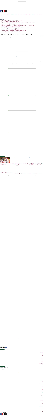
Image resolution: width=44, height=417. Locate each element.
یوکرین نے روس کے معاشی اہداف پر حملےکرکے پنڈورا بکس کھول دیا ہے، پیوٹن (10, 21)
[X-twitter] (2, 11)
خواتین (42, 350)
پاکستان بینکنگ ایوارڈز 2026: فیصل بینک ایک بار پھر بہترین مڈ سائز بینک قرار (10, 29)
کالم (42, 392)
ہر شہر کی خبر (41, 400)
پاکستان (42, 403)
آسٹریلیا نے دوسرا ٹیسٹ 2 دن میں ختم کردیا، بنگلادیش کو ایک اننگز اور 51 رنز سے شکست (11, 20)
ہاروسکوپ (42, 395)
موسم (42, 398)
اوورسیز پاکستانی (41, 406)
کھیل (42, 411)
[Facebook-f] (6, 347)
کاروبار (42, 409)
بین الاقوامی (42, 361)
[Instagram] (6, 11)
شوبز (42, 355)
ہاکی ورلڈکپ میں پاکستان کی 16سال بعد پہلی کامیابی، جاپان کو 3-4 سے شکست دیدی (11, 28)
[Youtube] (4, 11)
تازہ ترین (42, 358)
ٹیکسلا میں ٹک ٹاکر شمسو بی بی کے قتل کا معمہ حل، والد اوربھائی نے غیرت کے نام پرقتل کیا (11, 24)
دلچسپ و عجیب (41, 352)
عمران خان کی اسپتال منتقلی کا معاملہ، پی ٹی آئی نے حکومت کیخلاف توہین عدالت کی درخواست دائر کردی (13, 30)
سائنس (42, 386)
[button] (0, 17)
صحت (42, 389)
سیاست (42, 364)
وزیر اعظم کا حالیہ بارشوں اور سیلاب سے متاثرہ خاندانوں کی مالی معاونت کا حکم (10, 26)
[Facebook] (1, 11)
